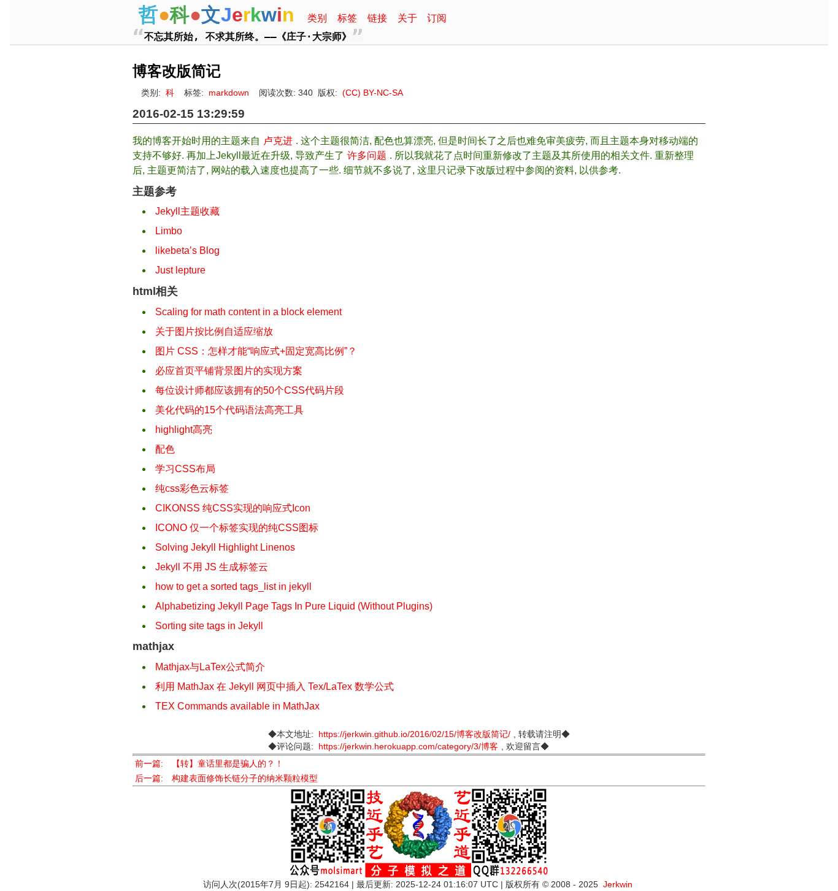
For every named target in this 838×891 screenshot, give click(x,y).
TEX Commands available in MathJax (237, 706)
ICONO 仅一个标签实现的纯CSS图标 (236, 527)
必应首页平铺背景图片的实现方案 (228, 370)
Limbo (168, 231)
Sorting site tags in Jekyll (209, 626)
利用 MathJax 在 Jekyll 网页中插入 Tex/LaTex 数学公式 (274, 686)
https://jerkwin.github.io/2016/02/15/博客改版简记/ (414, 734)
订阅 (437, 18)
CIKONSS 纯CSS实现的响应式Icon (232, 508)
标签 (347, 18)
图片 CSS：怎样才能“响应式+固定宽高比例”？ (256, 351)
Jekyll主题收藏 (187, 211)
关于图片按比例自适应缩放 (214, 331)
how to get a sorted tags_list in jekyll (233, 586)
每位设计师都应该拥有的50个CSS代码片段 (249, 390)
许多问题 (366, 155)
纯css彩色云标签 (192, 488)
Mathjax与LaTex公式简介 (210, 667)
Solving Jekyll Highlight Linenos (225, 547)
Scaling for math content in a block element (248, 312)
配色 (165, 449)
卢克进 (278, 141)
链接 (377, 18)
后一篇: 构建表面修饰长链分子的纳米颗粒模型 (226, 778)
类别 (317, 18)
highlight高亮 (183, 429)
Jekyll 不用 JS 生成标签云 (211, 567)
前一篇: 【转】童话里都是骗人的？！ (209, 763)
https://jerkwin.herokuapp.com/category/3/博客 (408, 746)
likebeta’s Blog (187, 250)
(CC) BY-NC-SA (372, 93)
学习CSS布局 (185, 469)
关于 (407, 18)
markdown (229, 93)
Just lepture (180, 270)
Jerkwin (617, 884)
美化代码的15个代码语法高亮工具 (229, 410)
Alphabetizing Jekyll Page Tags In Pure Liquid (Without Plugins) (293, 606)
